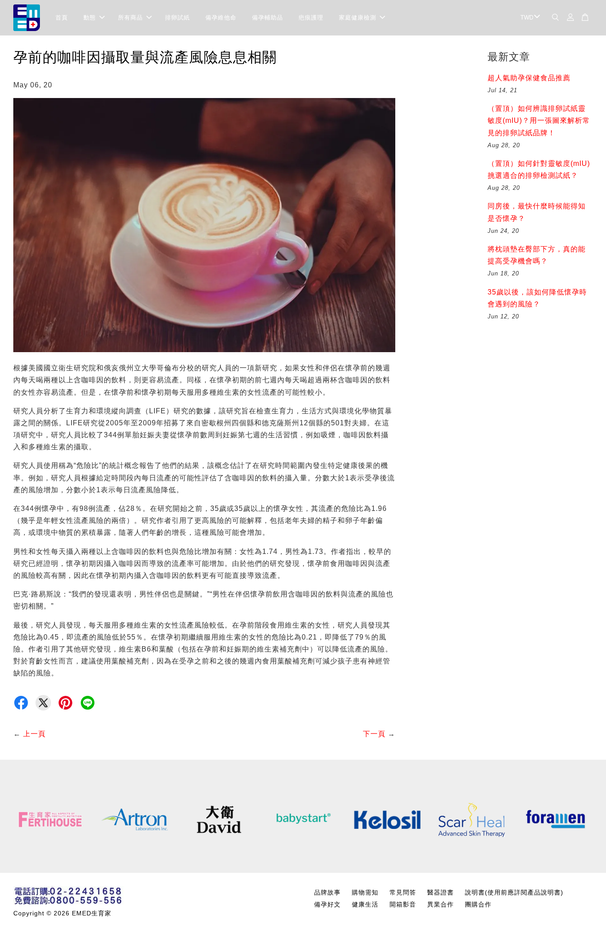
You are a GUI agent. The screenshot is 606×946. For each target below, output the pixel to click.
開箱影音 (403, 904)
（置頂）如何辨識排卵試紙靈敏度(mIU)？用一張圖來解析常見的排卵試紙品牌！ (539, 120)
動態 (89, 17)
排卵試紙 (177, 17)
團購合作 (478, 904)
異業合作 (440, 904)
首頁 (61, 17)
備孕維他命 (220, 17)
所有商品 (130, 17)
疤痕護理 (311, 17)
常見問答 (403, 892)
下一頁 (374, 734)
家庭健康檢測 (357, 17)
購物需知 (365, 892)
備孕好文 (327, 904)
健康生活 (365, 904)
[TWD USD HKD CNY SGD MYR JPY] (528, 18)
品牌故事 (327, 892)
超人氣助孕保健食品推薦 (529, 78)
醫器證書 (440, 892)
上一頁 (34, 734)
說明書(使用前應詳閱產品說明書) (514, 892)
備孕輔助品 (267, 17)
